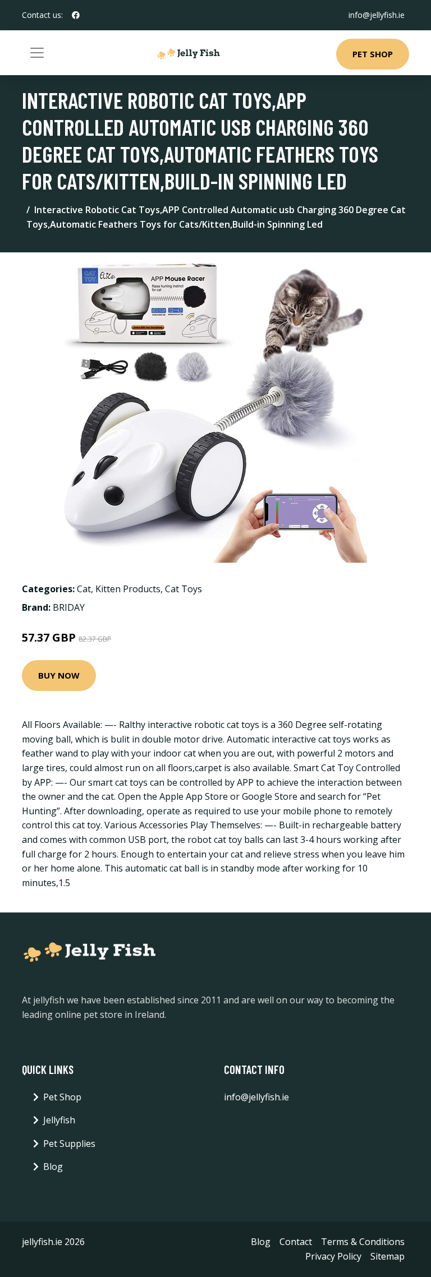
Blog (53, 1166)
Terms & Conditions (363, 1241)
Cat (84, 589)
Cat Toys (183, 589)
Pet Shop (372, 53)
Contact (295, 1241)
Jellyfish (59, 1120)
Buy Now (59, 675)
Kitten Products (128, 589)
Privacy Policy (333, 1256)
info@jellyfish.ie (377, 15)
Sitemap (387, 1256)
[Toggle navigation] (37, 52)
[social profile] (75, 15)
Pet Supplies (69, 1143)
